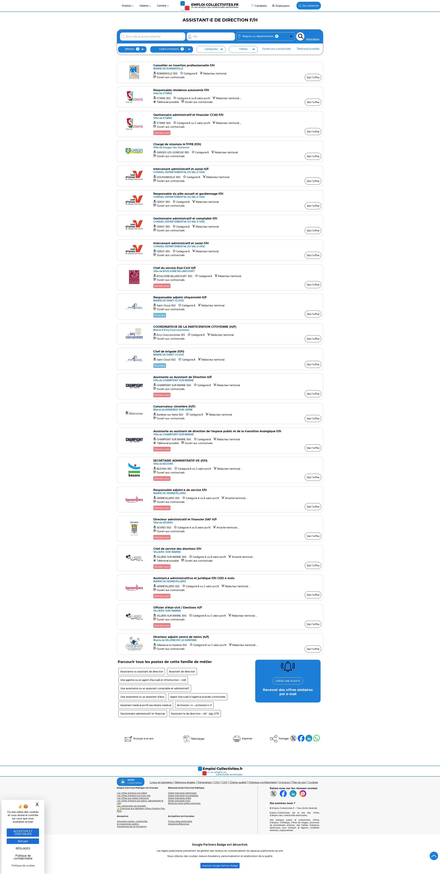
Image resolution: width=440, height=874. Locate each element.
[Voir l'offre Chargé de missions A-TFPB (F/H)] (220, 151)
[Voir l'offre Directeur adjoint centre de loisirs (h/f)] (220, 643)
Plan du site (299, 782)
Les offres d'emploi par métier (132, 793)
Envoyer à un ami (143, 738)
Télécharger (197, 738)
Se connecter (310, 5)
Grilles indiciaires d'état (179, 798)
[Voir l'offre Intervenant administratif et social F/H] (220, 250)
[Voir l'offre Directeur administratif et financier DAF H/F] (220, 528)
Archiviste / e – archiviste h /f (194, 705)
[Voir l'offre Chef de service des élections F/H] (220, 558)
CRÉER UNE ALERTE (287, 681)
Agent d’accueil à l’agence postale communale (197, 696)
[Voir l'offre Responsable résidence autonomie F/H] (220, 97)
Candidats (261, 5)
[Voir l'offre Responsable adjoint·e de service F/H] (220, 499)
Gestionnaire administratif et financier (142, 713)
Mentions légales (185, 782)
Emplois (127, 5)
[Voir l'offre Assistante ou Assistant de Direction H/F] (220, 386)
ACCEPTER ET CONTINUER (22, 832)
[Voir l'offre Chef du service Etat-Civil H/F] (220, 277)
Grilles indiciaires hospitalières (183, 795)
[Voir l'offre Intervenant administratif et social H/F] (220, 175)
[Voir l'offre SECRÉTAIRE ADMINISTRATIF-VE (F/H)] (220, 470)
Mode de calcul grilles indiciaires (184, 803)
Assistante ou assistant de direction (141, 671)
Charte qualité (238, 782)
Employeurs (283, 5)
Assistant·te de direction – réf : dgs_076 (195, 713)
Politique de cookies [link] (23, 865)
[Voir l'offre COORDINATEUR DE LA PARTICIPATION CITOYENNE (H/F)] (220, 333)
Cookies (313, 782)
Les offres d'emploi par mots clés (134, 795)
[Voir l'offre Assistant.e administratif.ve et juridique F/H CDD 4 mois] (220, 587)
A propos (284, 782)
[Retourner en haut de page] (434, 856)
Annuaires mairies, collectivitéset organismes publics (132, 822)
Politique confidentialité (263, 782)
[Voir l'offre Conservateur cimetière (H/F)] (220, 413)
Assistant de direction (182, 671)
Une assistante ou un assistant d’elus (142, 696)
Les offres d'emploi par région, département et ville (140, 802)
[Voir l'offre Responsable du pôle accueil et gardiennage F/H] (220, 200)
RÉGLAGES (23, 848)
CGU (217, 782)
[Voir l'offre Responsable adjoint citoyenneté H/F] (220, 306)
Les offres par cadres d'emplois (133, 798)
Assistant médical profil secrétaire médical (145, 705)
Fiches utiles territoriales (180, 821)
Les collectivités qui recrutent (131, 806)
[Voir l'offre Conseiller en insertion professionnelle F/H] (220, 72)
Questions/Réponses (178, 824)
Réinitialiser (313, 39)
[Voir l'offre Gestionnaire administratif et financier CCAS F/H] (220, 124)
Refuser (23, 841)
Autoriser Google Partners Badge (220, 865)
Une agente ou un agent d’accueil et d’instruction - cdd (153, 680)
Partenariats (204, 782)
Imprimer (246, 738)
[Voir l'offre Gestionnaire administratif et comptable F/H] (220, 225)
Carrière (162, 5)
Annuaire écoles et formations (132, 826)
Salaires (144, 5)
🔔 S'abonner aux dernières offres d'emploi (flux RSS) (141, 809)
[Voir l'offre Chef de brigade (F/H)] (220, 359)
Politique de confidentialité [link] (23, 857)
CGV (225, 782)
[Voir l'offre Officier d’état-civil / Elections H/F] (220, 617)
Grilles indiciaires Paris (179, 800)
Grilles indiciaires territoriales (182, 793)
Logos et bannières (161, 782)
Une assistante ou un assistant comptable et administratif (154, 688)
